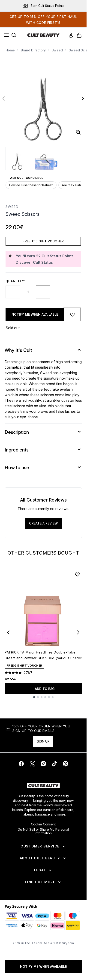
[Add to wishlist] (72, 314)
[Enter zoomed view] (78, 132)
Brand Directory (33, 50)
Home (10, 50)
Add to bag (45, 689)
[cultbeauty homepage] (43, 35)
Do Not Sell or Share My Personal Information (43, 831)
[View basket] (79, 35)
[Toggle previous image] (3, 98)
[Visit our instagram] (43, 763)
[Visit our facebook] (21, 763)
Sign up (43, 741)
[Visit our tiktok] (54, 763)
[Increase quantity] (43, 292)
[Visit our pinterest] (65, 763)
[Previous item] (8, 632)
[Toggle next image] (83, 98)
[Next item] (78, 632)
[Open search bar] (14, 35)
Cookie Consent (43, 824)
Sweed (57, 50)
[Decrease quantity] (13, 292)
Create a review (43, 523)
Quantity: (15, 281)
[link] (71, 35)
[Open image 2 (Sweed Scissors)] (46, 158)
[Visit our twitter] (32, 763)
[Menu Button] (5, 35)
